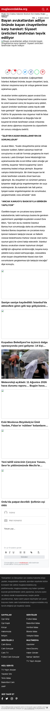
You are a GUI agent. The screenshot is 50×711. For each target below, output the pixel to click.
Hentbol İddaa (32, 627)
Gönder (24, 557)
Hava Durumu (32, 649)
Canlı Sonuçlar (7, 649)
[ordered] (20, 552)
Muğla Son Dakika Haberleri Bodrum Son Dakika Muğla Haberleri (23, 15)
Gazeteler (30, 644)
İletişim (4, 636)
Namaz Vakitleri (32, 657)
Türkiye (4, 17)
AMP (3, 686)
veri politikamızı (29, 708)
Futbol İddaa (31, 619)
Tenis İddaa (6, 678)
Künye (4, 627)
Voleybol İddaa (32, 636)
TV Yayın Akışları (33, 661)
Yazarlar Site (6, 674)
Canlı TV (5, 653)
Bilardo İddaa (31, 632)
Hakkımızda (6, 632)
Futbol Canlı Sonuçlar (10, 657)
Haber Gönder (32, 653)
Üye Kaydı (5, 623)
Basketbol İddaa (33, 623)
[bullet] (24, 552)
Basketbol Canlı (7, 682)
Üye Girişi (5, 619)
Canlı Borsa (6, 644)
